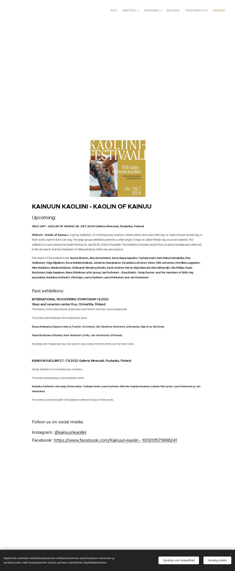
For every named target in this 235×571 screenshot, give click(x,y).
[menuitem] (115, 10)
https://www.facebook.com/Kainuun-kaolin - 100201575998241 (115, 440)
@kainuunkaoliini (70, 432)
